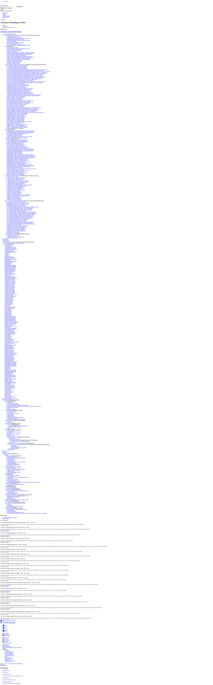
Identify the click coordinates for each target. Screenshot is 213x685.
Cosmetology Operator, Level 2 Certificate (14, 179)
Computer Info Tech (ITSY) (10, 291)
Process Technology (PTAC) (10, 386)
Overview (6, 454)
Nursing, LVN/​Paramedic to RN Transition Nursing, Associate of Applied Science (21, 168)
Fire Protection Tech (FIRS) (10, 333)
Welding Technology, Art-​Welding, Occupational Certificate (17, 124)
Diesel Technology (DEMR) (10, 307)
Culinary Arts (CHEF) (9, 301)
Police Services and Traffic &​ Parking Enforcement (16, 469)
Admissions (7, 401)
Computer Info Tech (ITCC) (10, 285)
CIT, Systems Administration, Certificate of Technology (17, 220)
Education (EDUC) (8, 315)
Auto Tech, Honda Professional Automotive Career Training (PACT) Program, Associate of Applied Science (26, 76)
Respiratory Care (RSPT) (9, 391)
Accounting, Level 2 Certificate (12, 47)
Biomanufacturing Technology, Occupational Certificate (17, 87)
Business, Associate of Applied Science (14, 50)
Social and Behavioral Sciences (10, 233)
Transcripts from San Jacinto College (15, 440)
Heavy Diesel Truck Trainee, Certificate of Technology (16, 104)
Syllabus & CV (7, 659)
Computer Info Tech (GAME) (10, 282)
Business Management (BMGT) (10, 265)
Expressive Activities (10, 491)
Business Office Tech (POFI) (10, 268)
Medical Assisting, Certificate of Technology (15, 151)
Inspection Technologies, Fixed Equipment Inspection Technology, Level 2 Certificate (22, 108)
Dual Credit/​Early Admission (12, 403)
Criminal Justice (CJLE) (9, 298)
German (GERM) (8, 338)
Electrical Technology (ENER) (10, 319)
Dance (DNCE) (7, 306)
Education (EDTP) (8, 314)
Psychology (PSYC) (8, 388)
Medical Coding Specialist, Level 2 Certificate (15, 153)
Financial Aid (9, 424)
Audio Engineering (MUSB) (10, 257)
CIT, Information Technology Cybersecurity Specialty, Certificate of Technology (21, 213)
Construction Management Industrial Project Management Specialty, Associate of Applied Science (24, 94)
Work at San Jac (5, 645)
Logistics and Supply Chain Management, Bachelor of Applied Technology (20, 57)
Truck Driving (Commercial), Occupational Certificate (14, 243)
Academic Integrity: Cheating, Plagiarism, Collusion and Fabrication (17, 499)
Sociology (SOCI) (8, 392)
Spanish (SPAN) (8, 393)
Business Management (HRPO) (10, 266)
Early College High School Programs (13, 404)
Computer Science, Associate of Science (14, 224)
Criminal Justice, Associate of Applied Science (15, 187)
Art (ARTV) (7, 255)
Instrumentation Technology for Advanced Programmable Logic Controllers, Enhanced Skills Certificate (25, 112)
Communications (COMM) (9, 279)
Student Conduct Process (11, 507)
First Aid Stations (10, 476)
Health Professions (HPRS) (9, 343)
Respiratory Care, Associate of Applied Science (15, 173)
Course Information (10, 415)
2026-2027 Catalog (6, 677)
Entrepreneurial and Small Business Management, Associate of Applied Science (21, 52)
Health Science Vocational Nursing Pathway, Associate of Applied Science (20, 150)
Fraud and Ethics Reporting (10, 655)
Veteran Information (10, 449)
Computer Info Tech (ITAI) (9, 284)
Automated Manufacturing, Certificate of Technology (16, 201)
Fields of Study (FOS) (11, 416)
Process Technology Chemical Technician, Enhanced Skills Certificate (19, 121)
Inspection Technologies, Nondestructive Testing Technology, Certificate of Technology (22, 110)
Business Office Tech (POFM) (10, 269)
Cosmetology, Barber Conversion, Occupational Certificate (17, 181)
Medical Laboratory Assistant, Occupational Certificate (16, 159)
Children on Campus (10, 471)
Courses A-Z (5, 26)
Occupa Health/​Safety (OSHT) (10, 375)
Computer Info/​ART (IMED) (10, 292)
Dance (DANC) (8, 305)
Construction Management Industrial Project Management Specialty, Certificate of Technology (23, 95)
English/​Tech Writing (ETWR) (10, 329)
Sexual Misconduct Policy (13, 448)
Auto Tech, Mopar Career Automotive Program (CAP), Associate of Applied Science (22, 79)
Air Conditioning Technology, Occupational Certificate (16, 67)
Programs (4, 13)
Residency (9, 427)
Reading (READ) (8, 389)
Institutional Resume (8, 657)
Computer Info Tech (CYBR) (10, 281)
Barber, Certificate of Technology (13, 176)
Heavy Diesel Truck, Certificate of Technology (15, 106)
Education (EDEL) (8, 312)
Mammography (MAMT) (9, 351)
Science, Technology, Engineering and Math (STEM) (14, 200)
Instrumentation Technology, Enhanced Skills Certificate (17, 114)
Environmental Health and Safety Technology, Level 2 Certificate (18, 101)
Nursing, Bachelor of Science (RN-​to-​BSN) (14, 167)
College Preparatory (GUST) (10, 276)
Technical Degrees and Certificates (13, 413)
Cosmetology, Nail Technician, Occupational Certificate (17, 185)
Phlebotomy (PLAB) (8, 380)
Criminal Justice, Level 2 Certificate (13, 190)
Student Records (8, 500)
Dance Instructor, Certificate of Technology (14, 37)
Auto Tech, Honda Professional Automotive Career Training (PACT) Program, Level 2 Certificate (24, 78)
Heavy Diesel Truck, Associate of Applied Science (16, 105)
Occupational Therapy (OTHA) (10, 376)
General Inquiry (6, 634)
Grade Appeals (14, 445)
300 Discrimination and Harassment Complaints (15, 512)
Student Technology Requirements (13, 488)
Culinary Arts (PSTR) (9, 303)
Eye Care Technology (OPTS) (10, 332)
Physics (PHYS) (8, 383)
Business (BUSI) (8, 264)
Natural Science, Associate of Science (13, 232)
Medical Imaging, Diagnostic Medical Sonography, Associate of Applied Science (21, 155)
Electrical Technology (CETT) (10, 316)
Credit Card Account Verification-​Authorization (15, 484)
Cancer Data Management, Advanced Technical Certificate (17, 139)
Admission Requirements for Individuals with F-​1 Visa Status (18, 405)
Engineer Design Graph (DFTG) (10, 324)
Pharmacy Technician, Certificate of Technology (15, 171)
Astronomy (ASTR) (8, 256)
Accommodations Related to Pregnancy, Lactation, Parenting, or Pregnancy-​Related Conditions (23, 482)
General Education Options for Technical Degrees (16, 417)
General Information (6, 15)
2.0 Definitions (9, 505)
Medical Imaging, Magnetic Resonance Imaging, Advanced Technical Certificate (21, 156)
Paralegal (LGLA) (8, 377)
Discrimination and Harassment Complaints (19, 447)
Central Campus (6, 637)
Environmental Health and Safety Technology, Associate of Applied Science (20, 100)
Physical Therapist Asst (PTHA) (10, 382)
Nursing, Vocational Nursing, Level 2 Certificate (15, 169)
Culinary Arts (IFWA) (9, 302)
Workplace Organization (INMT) (10, 397)
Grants (6, 656)
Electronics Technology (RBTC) (10, 321)
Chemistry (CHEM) (8, 272)
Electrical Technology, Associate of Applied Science (16, 96)
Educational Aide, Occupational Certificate (14, 135)
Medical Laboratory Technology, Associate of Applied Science (18, 160)
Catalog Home (5, 12)
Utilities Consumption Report (10, 660)
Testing (8, 408)
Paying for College (8, 423)
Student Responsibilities (11, 498)
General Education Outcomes (12, 418)
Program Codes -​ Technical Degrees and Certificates (16, 419)
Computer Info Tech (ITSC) (10, 288)
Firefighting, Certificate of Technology (14, 198)
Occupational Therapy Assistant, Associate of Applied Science (18, 170)
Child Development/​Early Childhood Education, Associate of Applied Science (20, 131)
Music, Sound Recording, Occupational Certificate (16, 44)
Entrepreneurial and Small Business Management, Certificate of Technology (20, 53)
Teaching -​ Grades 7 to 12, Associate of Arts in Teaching (17, 137)
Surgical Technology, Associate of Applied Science (16, 174)
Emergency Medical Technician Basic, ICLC (15, 143)
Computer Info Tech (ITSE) (10, 289)
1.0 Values (9, 504)
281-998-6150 (6, 633)
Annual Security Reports (9, 651)
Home (4, 25)
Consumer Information (9, 652)
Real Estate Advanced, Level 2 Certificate (14, 60)
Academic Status (12, 438)
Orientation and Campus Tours (12, 407)
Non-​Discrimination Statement (12, 456)
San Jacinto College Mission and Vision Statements (16, 457)
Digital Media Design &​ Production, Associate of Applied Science (18, 38)
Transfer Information (10, 422)
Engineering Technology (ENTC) (11, 326)
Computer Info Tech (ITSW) (10, 290)
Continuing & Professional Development (10, 517)
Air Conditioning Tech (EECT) (10, 247)
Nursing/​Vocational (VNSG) (10, 374)
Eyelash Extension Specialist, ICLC (13, 196)
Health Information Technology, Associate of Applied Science (18, 147)
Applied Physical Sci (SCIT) (10, 252)
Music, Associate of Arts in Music (13, 43)
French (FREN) (7, 335)
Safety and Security (8, 466)
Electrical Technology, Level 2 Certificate (14, 98)
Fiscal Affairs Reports (8, 654)
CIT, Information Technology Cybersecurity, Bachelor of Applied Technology (20, 214)
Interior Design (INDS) (9, 349)
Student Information (8, 429)
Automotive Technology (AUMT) (11, 259)
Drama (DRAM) (8, 309)
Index (4, 17)
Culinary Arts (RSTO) (9, 304)
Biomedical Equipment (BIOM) (10, 261)
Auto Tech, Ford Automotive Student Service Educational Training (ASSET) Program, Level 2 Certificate (25, 70)
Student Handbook (6, 16)
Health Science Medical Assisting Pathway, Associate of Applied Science (20, 148)
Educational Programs (9, 410)
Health (6, 474)
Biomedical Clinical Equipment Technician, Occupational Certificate (19, 91)
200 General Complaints (11, 511)
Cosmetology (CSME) (9, 295)
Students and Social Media (11, 487)
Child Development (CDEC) (10, 273)
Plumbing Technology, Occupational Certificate (15, 120)
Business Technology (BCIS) (10, 271)
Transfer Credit (12, 442)
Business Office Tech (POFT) (10, 270)
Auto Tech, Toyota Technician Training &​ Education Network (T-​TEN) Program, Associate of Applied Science (26, 81)
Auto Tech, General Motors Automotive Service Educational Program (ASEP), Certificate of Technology (25, 74)
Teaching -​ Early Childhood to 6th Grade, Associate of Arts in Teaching (19, 136)
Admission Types (10, 402)
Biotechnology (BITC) (9, 262)
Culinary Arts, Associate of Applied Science (14, 191)
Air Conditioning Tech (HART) (10, 248)
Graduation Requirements (9, 420)
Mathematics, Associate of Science (13, 231)
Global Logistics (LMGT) (9, 340)
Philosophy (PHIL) (8, 379)
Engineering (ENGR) (8, 325)
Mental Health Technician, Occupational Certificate (16, 163)
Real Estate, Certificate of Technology (13, 62)
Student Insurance (10, 478)
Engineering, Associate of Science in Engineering (15, 229)
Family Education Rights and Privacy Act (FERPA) (16, 501)
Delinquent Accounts (10, 485)
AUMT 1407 (8, 535)
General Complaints (15, 446)
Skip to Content (5, 1)
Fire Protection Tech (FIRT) (10, 334)
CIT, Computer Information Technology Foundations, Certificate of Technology (21, 211)
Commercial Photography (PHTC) (11, 278)
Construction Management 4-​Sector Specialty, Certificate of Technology (19, 93)
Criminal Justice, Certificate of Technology (14, 188)
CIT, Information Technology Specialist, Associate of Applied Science (19, 215)
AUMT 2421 (8, 530)
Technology (7, 486)
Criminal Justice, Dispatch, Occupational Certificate (16, 189)
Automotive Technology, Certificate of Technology (16, 83)
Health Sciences (7, 138)
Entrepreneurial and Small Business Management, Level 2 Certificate (19, 54)
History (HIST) (7, 344)
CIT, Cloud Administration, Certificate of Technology (16, 210)
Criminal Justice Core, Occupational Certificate (15, 186)
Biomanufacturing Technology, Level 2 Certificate (16, 86)
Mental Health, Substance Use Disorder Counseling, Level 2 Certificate (19, 164)
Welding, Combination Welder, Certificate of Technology (17, 126)
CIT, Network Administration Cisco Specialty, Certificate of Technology (19, 217)
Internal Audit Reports (9, 658)
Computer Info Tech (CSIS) (10, 280)
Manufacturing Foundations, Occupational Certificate (16, 230)
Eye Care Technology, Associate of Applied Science (16, 144)
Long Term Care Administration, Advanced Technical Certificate (18, 59)
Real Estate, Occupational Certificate (13, 63)
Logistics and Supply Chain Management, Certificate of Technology (19, 58)
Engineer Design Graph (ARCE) (10, 323)
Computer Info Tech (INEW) (10, 283)
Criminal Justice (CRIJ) (9, 300)
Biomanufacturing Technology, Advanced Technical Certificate (18, 84)
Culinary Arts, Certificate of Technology (14, 192)
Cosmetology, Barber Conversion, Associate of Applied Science (18, 180)
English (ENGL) (8, 327)
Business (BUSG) (8, 263)
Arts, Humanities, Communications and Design (13, 35)
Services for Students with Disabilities (13, 481)
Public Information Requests (12, 493)
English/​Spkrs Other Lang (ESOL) (11, 328)
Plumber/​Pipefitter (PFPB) (9, 384)
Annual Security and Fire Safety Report (14, 470)
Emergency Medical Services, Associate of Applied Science (17, 141)
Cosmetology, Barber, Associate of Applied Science (16, 182)
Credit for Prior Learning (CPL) (14, 439)
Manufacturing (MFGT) (9, 352)
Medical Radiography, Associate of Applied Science (16, 161)
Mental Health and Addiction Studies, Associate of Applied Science (19, 162)
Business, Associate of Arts (12, 51)
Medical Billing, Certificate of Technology (14, 152)
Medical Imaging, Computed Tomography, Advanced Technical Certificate (20, 154)
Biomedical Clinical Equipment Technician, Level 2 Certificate (18, 90)
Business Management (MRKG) (10, 267)
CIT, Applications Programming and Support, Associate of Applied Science (20, 207)
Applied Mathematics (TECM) (10, 251)
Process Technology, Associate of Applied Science (16, 122)
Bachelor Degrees (10, 412)
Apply (1, 520)
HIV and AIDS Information (12, 480)
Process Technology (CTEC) (10, 385)
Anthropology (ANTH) (9, 250)
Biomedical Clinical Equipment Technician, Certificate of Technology (19, 89)
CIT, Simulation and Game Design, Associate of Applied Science (18, 218)
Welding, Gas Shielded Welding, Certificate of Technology (17, 127)
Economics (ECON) (8, 310)
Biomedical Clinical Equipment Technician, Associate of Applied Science (20, 88)
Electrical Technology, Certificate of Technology (15, 97)
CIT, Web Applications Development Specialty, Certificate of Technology (20, 222)
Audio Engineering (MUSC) (10, 258)
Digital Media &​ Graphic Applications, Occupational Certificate (18, 40)
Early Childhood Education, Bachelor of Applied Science (17, 133)
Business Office (7, 483)
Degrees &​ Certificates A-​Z (7, 398)
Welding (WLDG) (8, 396)
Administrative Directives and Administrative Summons (17, 495)
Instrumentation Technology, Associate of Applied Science (17, 113)
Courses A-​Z (5, 244)
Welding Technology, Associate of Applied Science (16, 125)
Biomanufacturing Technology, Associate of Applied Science (17, 85)
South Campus (6, 641)
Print (5, 520)
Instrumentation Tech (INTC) (10, 348)
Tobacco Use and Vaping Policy (12, 479)
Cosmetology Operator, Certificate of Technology (15, 178)
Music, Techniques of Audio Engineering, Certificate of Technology (19, 45)
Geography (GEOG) (8, 336)
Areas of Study (5, 34)
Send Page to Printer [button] (6, 670)
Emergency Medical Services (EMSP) (11, 322)
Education (6, 129)
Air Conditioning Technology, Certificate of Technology (17, 66)
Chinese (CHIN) (8, 275)
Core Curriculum (10, 414)
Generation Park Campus (7, 642)
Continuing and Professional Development (10, 242)
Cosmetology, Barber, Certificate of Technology (15, 183)
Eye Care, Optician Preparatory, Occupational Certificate (17, 146)
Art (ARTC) (7, 253)
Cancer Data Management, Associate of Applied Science (17, 140)
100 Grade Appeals (10, 510)
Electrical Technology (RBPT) (10, 320)
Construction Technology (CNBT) (11, 294)
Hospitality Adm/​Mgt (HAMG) (10, 345)
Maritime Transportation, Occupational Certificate (15, 118)
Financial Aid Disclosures (9, 653)
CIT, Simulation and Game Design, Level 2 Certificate (16, 219)
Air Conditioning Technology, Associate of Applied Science (17, 65)
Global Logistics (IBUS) (9, 339)
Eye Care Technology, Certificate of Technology (15, 145)
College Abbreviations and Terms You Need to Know (16, 461)
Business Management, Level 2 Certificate (14, 49)
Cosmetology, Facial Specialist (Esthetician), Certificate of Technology (19, 184)
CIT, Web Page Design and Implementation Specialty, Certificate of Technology (21, 223)
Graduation (9, 421)
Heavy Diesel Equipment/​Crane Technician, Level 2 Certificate (18, 103)
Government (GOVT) (9, 341)
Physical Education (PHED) (10, 381)
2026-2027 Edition (11, 31)
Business (6, 46)
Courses (4, 14)
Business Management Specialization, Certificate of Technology (18, 48)
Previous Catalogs (6, 451)
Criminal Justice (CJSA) (9, 299)
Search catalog (3, 6)
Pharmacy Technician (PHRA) (10, 378)
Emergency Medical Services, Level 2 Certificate (15, 142)
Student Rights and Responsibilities (13, 443)
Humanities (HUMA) (8, 346)
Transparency (5, 649)
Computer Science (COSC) (9, 293)
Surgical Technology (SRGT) (10, 395)
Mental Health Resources (7, 646)
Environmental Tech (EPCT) (10, 331)
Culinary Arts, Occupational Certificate (14, 193)
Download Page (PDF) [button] (7, 674)
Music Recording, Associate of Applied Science (15, 42)
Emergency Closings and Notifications (14, 472)
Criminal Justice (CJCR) (9, 297)
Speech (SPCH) (7, 394)
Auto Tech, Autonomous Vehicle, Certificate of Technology (17, 68)
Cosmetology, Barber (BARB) (10, 296)
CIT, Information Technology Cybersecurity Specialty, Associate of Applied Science (22, 212)
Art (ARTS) (7, 254)
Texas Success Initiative (11, 409)
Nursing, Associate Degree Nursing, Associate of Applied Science (18, 166)
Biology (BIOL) (8, 260)
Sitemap (4, 648)
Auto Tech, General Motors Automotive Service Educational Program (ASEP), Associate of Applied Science (26, 73)
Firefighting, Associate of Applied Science (14, 197)
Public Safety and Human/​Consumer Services (13, 175)
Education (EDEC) (8, 311)
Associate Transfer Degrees (12, 411)
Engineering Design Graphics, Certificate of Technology (17, 226)
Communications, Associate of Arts (13, 36)
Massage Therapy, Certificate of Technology (15, 199)
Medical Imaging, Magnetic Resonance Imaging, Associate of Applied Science (21, 157)
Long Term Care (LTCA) (9, 350)
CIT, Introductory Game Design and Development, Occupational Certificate (20, 216)
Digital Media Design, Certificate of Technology (15, 39)
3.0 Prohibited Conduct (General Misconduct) (15, 506)
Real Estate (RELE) (8, 390)
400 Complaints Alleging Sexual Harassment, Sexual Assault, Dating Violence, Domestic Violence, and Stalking (26, 513)
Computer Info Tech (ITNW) (10, 287)
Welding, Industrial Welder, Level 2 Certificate (15, 128)
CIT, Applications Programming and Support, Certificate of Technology (19, 208)
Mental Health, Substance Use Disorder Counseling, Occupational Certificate (20, 165)
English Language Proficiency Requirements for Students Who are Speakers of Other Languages (24, 406)
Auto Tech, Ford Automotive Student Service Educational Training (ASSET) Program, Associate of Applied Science (27, 69)
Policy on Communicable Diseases (13, 475)
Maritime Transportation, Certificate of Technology (16, 117)
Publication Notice (10, 458)
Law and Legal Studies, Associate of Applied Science (16, 55)
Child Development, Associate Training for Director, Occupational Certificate (20, 130)
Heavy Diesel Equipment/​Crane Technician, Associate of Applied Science (20, 102)
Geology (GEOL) (8, 337)
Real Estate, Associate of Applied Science (14, 61)
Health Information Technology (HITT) (12, 342)
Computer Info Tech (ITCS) (10, 286)
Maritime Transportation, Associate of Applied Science (16, 116)
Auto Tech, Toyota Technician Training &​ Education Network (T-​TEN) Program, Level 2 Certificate (24, 82)
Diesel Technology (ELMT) (10, 308)
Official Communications (11, 462)
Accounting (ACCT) (8, 245)
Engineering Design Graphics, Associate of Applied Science (17, 225)
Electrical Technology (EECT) (10, 317)
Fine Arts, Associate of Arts (12, 41)
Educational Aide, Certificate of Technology (15, 134)
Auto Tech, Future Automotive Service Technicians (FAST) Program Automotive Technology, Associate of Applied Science (29, 71)
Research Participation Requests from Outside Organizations (17, 490)
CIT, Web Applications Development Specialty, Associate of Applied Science (20, 221)
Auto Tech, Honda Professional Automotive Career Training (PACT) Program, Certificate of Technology (25, 77)
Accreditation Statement (11, 459)
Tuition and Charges (10, 428)
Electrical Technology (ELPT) (10, 318)
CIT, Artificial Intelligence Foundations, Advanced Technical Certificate (19, 209)
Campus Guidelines (8, 489)
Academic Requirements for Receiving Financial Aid (18, 425)
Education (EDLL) (8, 313)
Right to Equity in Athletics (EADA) (13, 464)
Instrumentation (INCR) (9, 347)
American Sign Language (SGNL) (11, 249)
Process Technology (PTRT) (10, 387)
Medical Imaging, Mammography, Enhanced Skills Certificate (18, 158)
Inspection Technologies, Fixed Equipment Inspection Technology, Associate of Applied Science (24, 107)
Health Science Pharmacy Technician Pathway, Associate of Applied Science (20, 149)
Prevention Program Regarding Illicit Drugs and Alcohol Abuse (18, 477)
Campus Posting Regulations (12, 492)
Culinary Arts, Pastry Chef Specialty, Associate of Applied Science (18, 194)
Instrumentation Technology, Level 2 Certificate (15, 115)
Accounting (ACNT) (8, 246)
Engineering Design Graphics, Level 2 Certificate (15, 227)
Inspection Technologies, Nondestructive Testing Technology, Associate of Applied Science (23, 109)
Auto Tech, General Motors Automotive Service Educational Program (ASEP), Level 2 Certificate (24, 75)
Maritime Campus (6, 640)
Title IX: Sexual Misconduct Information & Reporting (12, 647)
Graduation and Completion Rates (13, 463)
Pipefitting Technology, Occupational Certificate (15, 119)
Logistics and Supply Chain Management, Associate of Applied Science (19, 56)
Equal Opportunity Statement (18, 663)
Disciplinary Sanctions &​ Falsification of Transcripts (21, 441)
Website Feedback (7, 635)
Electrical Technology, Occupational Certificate (15, 99)
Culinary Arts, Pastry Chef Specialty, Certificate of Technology (18, 195)
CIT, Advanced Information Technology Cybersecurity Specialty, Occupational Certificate (23, 206)
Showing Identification (11, 468)
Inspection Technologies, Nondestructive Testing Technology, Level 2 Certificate (21, 111)
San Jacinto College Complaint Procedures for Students (19, 444)
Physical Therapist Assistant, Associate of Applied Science (17, 172)
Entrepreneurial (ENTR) (9, 330)
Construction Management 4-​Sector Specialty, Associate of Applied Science (20, 92)
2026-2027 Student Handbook (8, 681)
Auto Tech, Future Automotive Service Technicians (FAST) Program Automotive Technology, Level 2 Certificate (27, 72)
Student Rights (9, 497)
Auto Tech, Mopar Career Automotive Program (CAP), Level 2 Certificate (20, 80)
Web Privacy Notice (8, 661)
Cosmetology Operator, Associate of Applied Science (16, 177)
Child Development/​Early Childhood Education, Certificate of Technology (20, 132)
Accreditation (7, 650)
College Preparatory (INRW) (10, 277)
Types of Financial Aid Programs (15, 426)
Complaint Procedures (9, 508)
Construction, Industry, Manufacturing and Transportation (15, 64)
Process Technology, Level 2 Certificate (14, 123)
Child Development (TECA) (10, 274)
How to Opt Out (10, 465)
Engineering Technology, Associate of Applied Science (16, 228)
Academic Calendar (10, 460)
